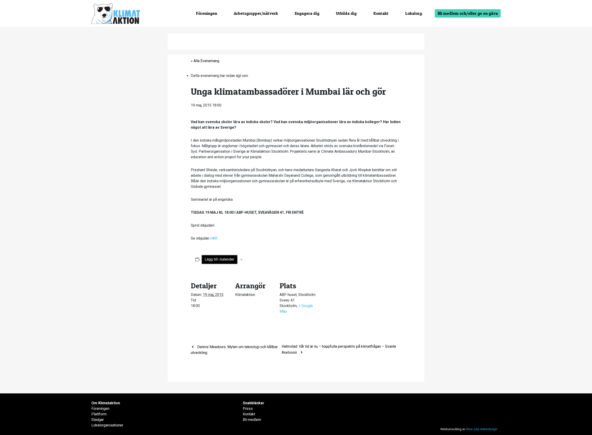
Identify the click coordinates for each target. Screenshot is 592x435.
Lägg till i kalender (219, 259)
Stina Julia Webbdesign (481, 429)
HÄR (213, 238)
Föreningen (206, 13)
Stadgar (97, 419)
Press (248, 408)
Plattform (99, 414)
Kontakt (380, 13)
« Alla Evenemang (205, 61)
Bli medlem (252, 419)
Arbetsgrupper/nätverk (256, 13)
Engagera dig (307, 13)
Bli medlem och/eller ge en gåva (468, 13)
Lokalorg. (414, 13)
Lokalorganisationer (107, 425)
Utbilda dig (346, 13)
